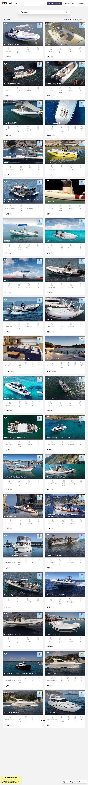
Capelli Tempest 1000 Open (57, 595)
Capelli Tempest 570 (11, 44)
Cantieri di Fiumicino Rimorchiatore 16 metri (20, 674)
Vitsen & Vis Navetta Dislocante (16, 555)
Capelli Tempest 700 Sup (13, 634)
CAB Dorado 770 (10, 123)
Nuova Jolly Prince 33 (12, 595)
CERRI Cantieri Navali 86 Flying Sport (18, 359)
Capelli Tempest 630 (54, 634)
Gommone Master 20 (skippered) (59, 477)
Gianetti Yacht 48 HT (12, 713)
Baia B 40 (8, 162)
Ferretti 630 (51, 713)
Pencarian (24, 12)
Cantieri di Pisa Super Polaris (15, 477)
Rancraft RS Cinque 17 (55, 162)
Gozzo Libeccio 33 (11, 516)
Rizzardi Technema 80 (12, 398)
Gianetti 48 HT (52, 674)
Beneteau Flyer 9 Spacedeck (15, 438)
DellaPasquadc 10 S (54, 123)
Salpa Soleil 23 (52, 398)
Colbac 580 (51, 202)
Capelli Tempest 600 (12, 84)
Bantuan (67, 3)
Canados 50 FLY (53, 359)
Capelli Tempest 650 (54, 84)
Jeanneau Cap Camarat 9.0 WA (58, 438)
